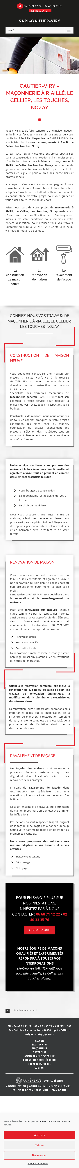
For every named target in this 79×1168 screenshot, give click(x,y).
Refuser (39, 1145)
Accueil (39, 1040)
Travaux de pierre (39, 1064)
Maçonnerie (39, 1048)
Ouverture (39, 1052)
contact (39, 230)
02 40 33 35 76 (53, 6)
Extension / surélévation (39, 1060)
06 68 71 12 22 (33, 6)
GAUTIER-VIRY (37, 1086)
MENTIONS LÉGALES (60, 1086)
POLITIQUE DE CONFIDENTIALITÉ (30, 1090)
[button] (39, 1010)
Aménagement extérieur (39, 1056)
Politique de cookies (38, 1163)
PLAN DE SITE (59, 1090)
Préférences (39, 1155)
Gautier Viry (40, 1044)
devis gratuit (40, 10)
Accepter (39, 1135)
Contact (40, 1067)
